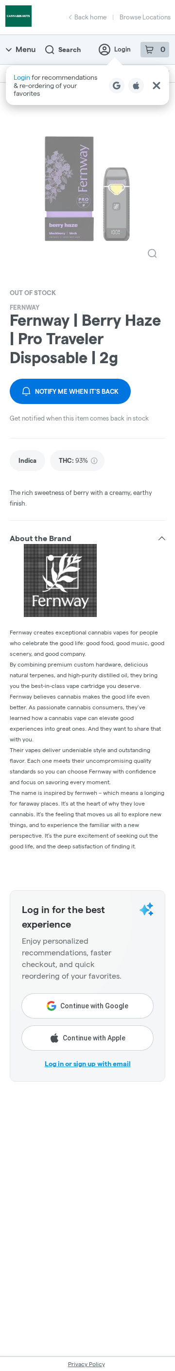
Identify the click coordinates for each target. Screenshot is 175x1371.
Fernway (24, 307)
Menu (25, 49)
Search (69, 49)
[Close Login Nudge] (156, 85)
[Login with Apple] (136, 85)
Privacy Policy (86, 1364)
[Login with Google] (116, 85)
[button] (87, 85)
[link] (27, 460)
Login (122, 49)
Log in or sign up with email (88, 1064)
